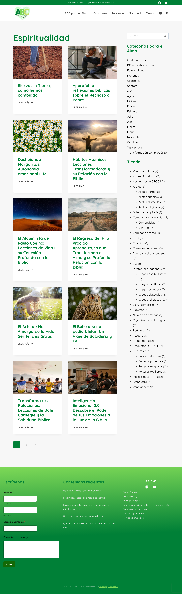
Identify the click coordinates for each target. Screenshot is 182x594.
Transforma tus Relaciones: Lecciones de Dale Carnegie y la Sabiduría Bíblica (35, 410)
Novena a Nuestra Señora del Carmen (82, 490)
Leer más (25, 102)
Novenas (118, 13)
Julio (130, 116)
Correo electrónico (14, 522)
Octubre (132, 142)
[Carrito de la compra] (160, 13)
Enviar (9, 564)
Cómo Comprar (130, 492)
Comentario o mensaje (15, 537)
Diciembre (133, 101)
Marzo (131, 127)
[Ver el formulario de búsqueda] (166, 13)
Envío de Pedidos (131, 500)
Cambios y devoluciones (135, 509)
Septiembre (134, 147)
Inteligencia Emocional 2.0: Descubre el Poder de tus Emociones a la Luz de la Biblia (91, 410)
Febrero (132, 111)
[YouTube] (166, 2)
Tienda (150, 13)
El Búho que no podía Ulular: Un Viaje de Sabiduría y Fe (92, 333)
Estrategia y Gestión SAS (108, 587)
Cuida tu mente (137, 60)
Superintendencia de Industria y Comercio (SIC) (146, 505)
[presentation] (37, 62)
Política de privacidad (133, 517)
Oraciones (100, 13)
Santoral (135, 13)
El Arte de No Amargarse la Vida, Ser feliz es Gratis (37, 331)
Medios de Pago (130, 496)
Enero (131, 106)
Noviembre (134, 137)
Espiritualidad (136, 70)
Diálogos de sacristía (140, 65)
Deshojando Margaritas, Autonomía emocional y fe (32, 166)
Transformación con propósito (147, 152)
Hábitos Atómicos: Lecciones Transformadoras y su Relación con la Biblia (91, 169)
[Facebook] (159, 2)
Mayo (131, 132)
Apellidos (7, 515)
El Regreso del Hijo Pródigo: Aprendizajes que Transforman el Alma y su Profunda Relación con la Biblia (91, 253)
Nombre (7, 503)
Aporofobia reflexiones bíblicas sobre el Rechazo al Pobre (92, 92)
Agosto (131, 96)
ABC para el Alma (76, 13)
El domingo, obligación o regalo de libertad (84, 497)
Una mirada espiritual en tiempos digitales (83, 516)
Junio (130, 121)
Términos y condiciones (134, 513)
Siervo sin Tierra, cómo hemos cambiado (34, 90)
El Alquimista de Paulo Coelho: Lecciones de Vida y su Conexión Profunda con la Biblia (37, 250)
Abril (130, 91)
